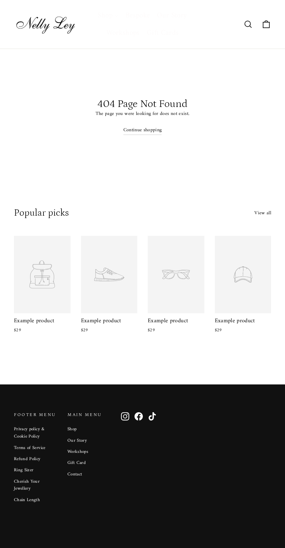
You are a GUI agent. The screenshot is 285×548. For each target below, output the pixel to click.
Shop (71, 429)
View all (262, 213)
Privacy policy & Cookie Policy (29, 432)
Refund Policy (27, 459)
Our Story (77, 441)
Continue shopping (142, 130)
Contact (74, 474)
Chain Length (27, 500)
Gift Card (76, 463)
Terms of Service (30, 448)
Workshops (77, 452)
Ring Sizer (24, 470)
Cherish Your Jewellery (27, 485)
